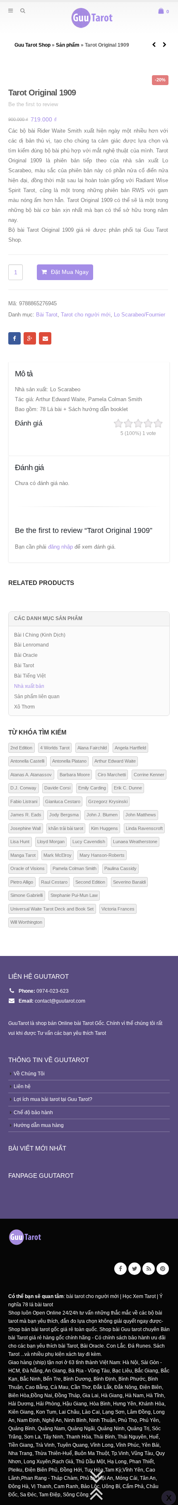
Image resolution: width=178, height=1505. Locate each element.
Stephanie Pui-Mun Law (74, 895)
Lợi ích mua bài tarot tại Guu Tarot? (53, 1099)
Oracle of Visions (27, 868)
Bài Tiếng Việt (30, 676)
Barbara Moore (75, 774)
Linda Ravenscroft (144, 828)
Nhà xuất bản (29, 686)
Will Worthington (26, 922)
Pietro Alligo (21, 882)
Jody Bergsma (64, 814)
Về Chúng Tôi (29, 1073)
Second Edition (90, 882)
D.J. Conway (23, 787)
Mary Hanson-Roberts (102, 855)
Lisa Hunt (19, 841)
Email (45, 338)
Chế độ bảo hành (33, 1112)
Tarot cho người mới (86, 314)
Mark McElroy (57, 855)
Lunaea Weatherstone (135, 841)
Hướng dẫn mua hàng (39, 1125)
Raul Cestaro (54, 882)
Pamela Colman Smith (74, 868)
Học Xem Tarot (139, 1296)
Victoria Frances (118, 908)
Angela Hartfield (130, 747)
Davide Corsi (57, 787)
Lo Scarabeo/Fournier (139, 314)
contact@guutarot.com (60, 1000)
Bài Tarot (47, 314)
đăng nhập (60, 547)
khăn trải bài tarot (65, 828)
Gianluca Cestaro (62, 801)
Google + (30, 338)
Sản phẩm (67, 45)
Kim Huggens (104, 828)
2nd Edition (21, 747)
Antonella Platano (69, 760)
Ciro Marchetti (112, 774)
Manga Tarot (23, 855)
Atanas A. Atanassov (31, 774)
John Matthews (140, 814)
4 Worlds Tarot (55, 747)
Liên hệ (22, 1086)
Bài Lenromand (31, 645)
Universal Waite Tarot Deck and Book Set (52, 908)
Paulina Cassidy (120, 868)
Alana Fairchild (92, 747)
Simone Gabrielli (26, 895)
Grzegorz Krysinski (107, 801)
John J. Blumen (102, 814)
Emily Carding (92, 787)
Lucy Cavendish (88, 841)
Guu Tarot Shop (33, 45)
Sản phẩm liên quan (37, 696)
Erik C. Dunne (128, 787)
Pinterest (162, 1268)
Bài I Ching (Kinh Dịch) (39, 635)
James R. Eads (25, 814)
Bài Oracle (26, 655)
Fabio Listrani (23, 801)
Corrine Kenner (149, 774)
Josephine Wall (25, 828)
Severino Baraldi (129, 882)
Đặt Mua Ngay (70, 272)
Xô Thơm (24, 707)
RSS (148, 1268)
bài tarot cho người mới (92, 1296)
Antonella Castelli (27, 760)
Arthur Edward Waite (115, 760)
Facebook (14, 338)
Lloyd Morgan (51, 841)
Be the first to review (33, 104)
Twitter (134, 1268)
